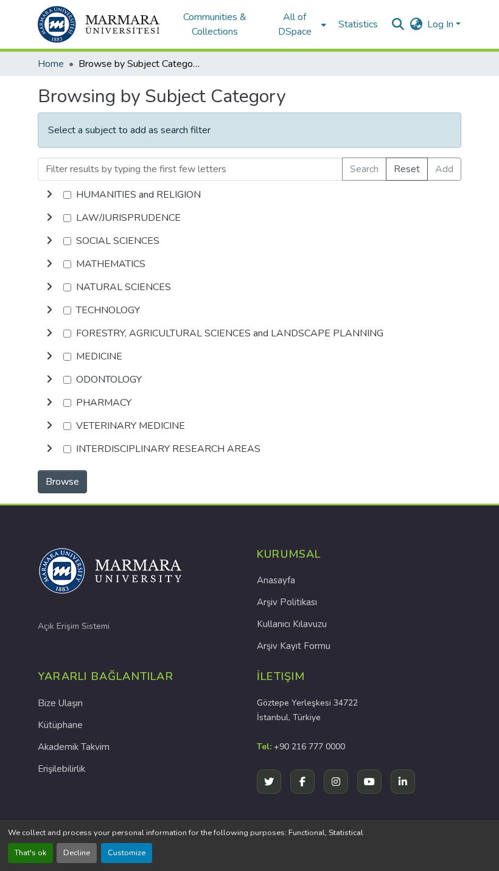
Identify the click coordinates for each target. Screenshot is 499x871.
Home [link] (51, 64)
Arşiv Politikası (287, 602)
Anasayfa (276, 580)
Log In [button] (441, 24)
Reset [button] (407, 169)
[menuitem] (298, 24)
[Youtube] (369, 781)
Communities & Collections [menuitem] (214, 24)
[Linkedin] (403, 781)
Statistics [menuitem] (358, 24)
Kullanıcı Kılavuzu (292, 624)
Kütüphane (60, 725)
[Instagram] (336, 781)
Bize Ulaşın (60, 703)
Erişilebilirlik (61, 769)
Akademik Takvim (74, 747)
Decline (76, 852)
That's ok (30, 852)
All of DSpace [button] (295, 24)
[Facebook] (302, 781)
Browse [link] (62, 481)
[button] (98, 24)
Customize (126, 852)
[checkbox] (67, 195)
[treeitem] (249, 217)
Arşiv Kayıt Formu (293, 646)
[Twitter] (269, 781)
